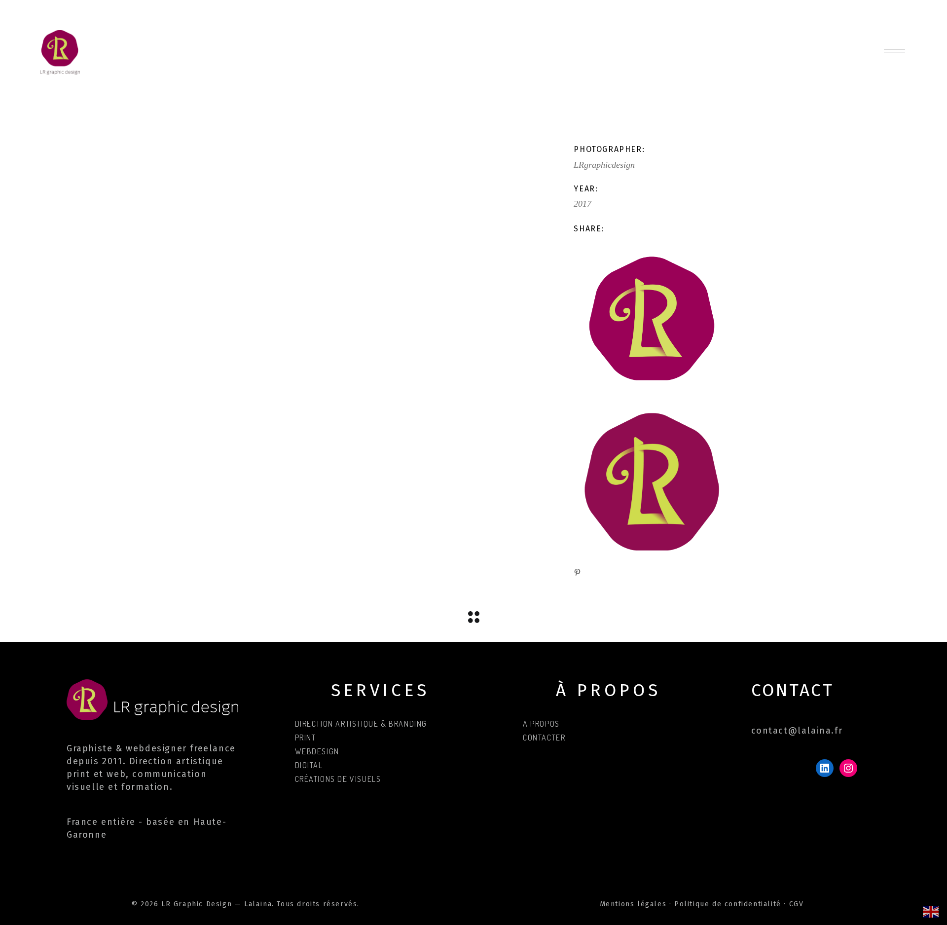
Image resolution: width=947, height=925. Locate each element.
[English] (931, 911)
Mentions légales (633, 904)
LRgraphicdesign (604, 165)
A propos (541, 724)
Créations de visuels (338, 779)
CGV (796, 904)
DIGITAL (309, 765)
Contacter (544, 737)
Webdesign (317, 751)
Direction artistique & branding (361, 724)
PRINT (305, 737)
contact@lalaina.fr (797, 730)
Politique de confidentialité (727, 904)
